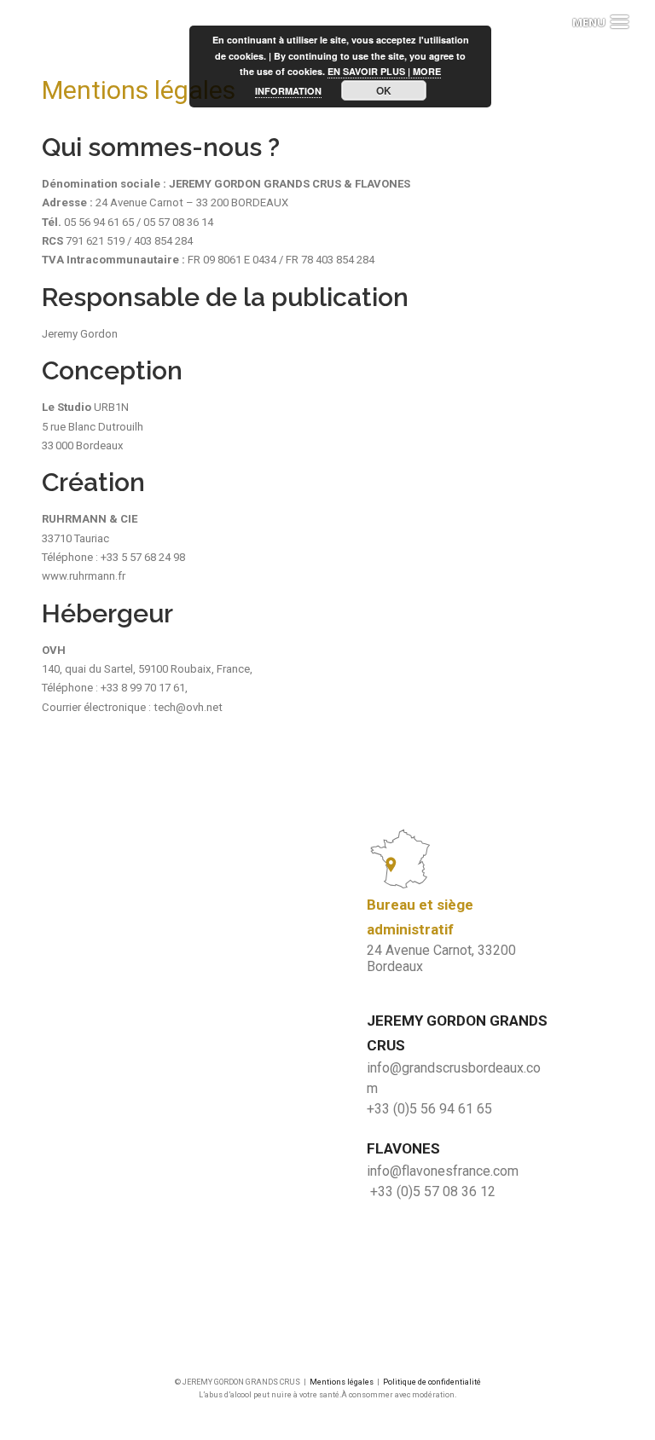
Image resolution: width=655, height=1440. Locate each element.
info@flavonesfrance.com (443, 1171)
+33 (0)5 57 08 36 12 (433, 1191)
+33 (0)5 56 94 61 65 (429, 1109)
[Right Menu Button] (589, 22)
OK (383, 90)
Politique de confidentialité (432, 1382)
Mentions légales (342, 1382)
